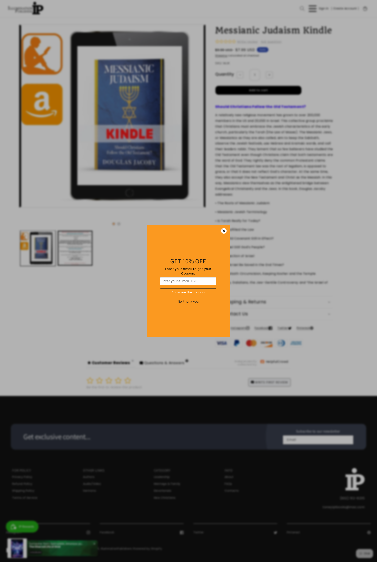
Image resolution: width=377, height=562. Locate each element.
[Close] (224, 231)
